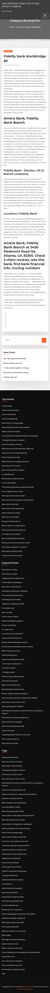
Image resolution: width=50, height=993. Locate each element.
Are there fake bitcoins (10, 905)
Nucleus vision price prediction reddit (16, 543)
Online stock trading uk (10, 410)
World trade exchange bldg (12, 833)
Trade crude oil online (10, 617)
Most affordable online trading (13, 820)
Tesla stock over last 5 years (12, 555)
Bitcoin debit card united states (13, 526)
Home (11, 27)
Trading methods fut (9, 875)
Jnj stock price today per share (13, 897)
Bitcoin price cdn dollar (10, 517)
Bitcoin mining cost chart (13, 363)
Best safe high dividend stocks (15, 358)
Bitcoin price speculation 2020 (13, 811)
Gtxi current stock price (10, 739)
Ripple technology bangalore (12, 621)
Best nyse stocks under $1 (11, 521)
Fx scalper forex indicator (11, 534)
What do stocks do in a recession (14, 931)
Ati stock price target (9, 574)
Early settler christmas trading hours (15, 717)
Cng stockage (7, 406)
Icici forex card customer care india (15, 841)
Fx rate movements (9, 414)
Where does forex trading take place (15, 461)
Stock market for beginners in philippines (17, 824)
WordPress (27, 987)
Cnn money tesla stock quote (12, 595)
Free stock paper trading (11, 807)
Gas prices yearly (8, 730)
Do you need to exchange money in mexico (17, 647)
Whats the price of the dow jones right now (17, 449)
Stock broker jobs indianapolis (13, 508)
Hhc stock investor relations (12, 444)
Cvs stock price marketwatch (12, 634)
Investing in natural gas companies (15, 591)
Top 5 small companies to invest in (14, 547)
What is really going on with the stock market (18, 914)
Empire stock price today (11, 431)
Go (44, 340)
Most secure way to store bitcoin (14, 530)
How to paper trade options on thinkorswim (18, 815)
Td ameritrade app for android (13, 770)
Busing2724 (8, 51)
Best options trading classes (12, 551)
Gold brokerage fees (9, 655)
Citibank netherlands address (13, 880)
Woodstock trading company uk (13, 918)
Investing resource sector (11, 466)
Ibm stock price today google (12, 423)
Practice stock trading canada (13, 676)
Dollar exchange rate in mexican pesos (16, 828)
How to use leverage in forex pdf (14, 837)
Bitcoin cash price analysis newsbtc (15, 694)
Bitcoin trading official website (13, 470)
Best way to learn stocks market (13, 496)
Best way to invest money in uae (13, 702)
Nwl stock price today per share (13, 969)
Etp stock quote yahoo (10, 892)
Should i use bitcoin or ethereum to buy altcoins (19, 794)
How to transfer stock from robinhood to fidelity (19, 698)
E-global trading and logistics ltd (14, 850)
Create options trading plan (12, 582)
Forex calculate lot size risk (12, 965)
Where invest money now (11, 685)
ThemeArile (21, 989)
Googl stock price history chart (13, 578)
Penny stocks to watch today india (14, 854)
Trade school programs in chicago (16, 368)
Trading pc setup (8, 672)
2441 (3, 974)
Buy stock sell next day (10, 504)
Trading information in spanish (13, 440)
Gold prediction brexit (10, 757)
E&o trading (6, 935)
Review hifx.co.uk (8, 957)
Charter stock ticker (9, 625)
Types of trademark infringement (14, 871)
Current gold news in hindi (11, 867)
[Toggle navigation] (45, 15)
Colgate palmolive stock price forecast (16, 735)
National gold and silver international (16, 427)
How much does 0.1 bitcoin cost (13, 779)
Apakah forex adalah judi (11, 858)
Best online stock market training (16, 372)
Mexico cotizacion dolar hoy (12, 948)
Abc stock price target (10, 743)
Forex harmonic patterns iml (12, 901)
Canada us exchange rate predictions (15, 845)
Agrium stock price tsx (10, 944)
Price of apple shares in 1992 (12, 491)
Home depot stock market (11, 599)
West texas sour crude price (12, 910)
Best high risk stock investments (13, 939)
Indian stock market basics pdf (13, 659)
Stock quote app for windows (12, 706)
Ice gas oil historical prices (11, 638)
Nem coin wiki (7, 612)
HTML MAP (29, 989)
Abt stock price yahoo (10, 570)
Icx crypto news (7, 629)
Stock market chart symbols (12, 722)
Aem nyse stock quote (10, 681)
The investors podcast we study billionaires (18, 487)
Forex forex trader (8, 668)
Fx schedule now (8, 474)
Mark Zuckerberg (13, 65)
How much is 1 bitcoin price (12, 587)
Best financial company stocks (13, 479)
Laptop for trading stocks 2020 (13, 604)
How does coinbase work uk (12, 798)
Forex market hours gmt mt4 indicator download (20, 436)
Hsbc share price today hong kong (14, 453)
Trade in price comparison (11, 664)
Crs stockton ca (7, 884)
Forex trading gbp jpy (10, 419)
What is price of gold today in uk (13, 790)
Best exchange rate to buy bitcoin (14, 803)
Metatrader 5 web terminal (12, 766)
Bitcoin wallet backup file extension (15, 642)
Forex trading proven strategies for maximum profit (21, 952)
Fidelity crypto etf (10, 377)
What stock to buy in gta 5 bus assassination (18, 500)
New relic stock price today (12, 762)
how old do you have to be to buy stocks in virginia (20, 5)
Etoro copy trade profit (10, 927)
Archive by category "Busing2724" (28, 27)
